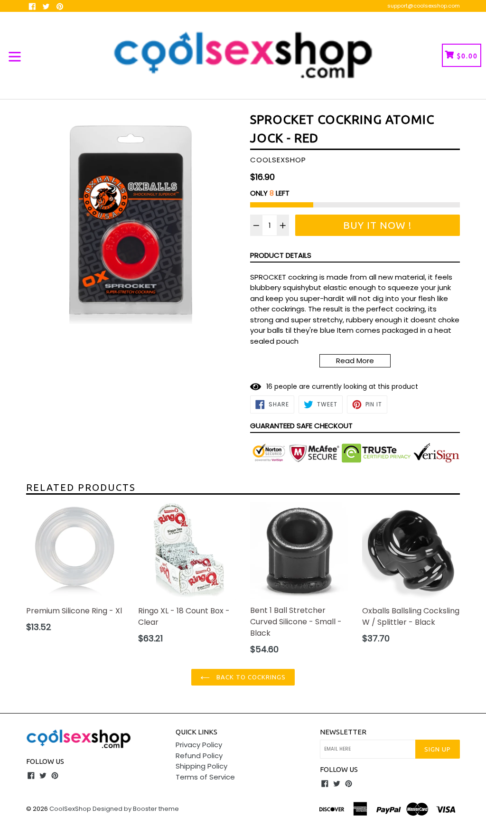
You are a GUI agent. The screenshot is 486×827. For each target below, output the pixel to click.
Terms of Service (205, 777)
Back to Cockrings (250, 677)
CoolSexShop (70, 808)
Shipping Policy (201, 766)
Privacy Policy (199, 745)
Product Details (280, 255)
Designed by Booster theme (136, 808)
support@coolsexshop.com (423, 5)
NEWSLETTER (343, 732)
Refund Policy (199, 756)
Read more (355, 361)
